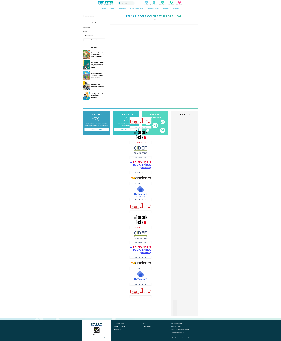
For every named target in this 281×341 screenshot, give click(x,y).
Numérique (176, 8)
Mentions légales (176, 326)
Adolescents (122, 8)
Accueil (103, 8)
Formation (166, 8)
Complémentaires (153, 8)
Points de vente (154, 4)
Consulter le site (118, 127)
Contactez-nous (162, 4)
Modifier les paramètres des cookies (181, 337)
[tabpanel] (119, 167)
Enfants (112, 8)
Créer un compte (96, 129)
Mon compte (179, 4)
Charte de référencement (178, 335)
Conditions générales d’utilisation (180, 329)
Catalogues (146, 4)
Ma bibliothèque (171, 4)
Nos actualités (117, 329)
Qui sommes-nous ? (119, 323)
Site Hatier (97, 335)
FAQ (144, 323)
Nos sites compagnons (119, 326)
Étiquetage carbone (177, 323)
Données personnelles (178, 332)
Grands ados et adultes (137, 8)
